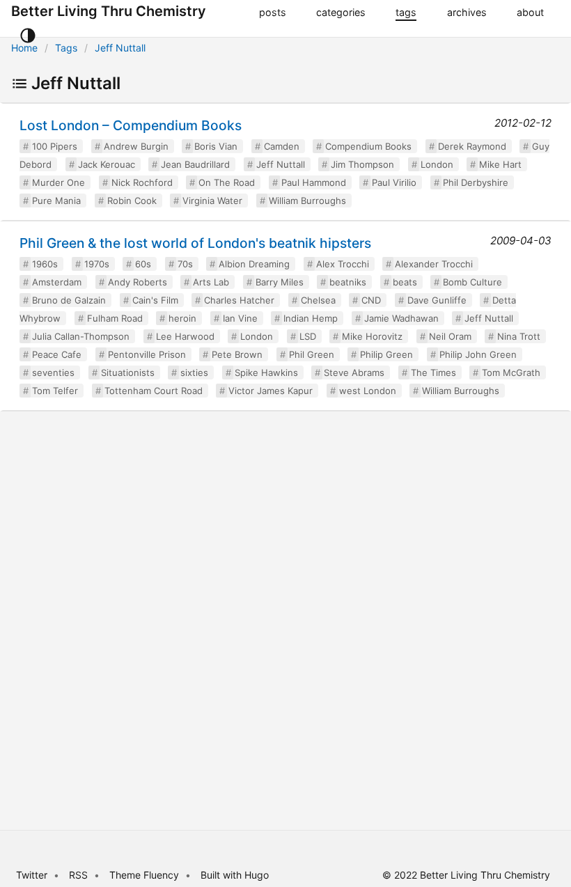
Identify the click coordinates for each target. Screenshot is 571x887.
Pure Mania (56, 200)
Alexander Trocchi (434, 263)
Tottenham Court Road (153, 390)
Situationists (128, 372)
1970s (96, 263)
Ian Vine (240, 318)
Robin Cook (132, 200)
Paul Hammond (313, 182)
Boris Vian (215, 146)
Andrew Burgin (136, 146)
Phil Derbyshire (475, 182)
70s (185, 263)
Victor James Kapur (270, 390)
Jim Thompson (362, 164)
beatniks (347, 282)
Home (24, 48)
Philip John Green (478, 354)
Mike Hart (500, 164)
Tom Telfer (55, 390)
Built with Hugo (235, 875)
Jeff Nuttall (120, 48)
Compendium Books (368, 146)
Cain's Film (155, 300)
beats (405, 282)
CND (371, 300)
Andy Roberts (137, 282)
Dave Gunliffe (437, 300)
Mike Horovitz (372, 336)
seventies (53, 372)
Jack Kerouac (106, 164)
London (437, 164)
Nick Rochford (142, 182)
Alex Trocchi (342, 263)
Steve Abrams (354, 372)
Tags (66, 48)
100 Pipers (54, 146)
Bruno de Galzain (69, 300)
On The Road (226, 182)
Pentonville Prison (147, 354)
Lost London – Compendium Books (130, 125)
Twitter (31, 875)
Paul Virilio (394, 182)
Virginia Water (212, 200)
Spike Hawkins (266, 372)
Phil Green (311, 354)
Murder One (58, 182)
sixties (194, 372)
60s (143, 263)
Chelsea (318, 300)
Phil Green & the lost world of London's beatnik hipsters (195, 243)
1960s (45, 263)
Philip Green (386, 354)
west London (367, 390)
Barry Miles (280, 282)
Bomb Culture (472, 282)
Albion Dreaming (254, 263)
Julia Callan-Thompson (81, 336)
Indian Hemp (310, 318)
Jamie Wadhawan (401, 318)
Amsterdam (56, 282)
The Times (433, 372)
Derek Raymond (472, 146)
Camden (281, 146)
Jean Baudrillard (195, 164)
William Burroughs (307, 200)
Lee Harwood (185, 336)
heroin (182, 318)
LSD (307, 336)
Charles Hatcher (239, 300)
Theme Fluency (145, 875)
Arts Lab (211, 282)
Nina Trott (518, 336)
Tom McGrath (511, 372)
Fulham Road (115, 318)
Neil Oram (450, 336)
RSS (78, 875)
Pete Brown (237, 354)
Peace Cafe (56, 354)
